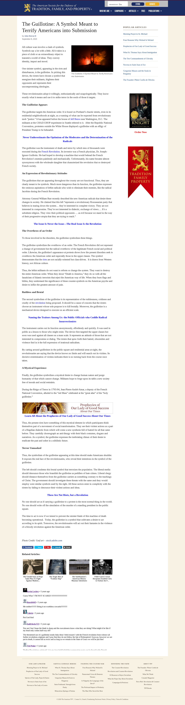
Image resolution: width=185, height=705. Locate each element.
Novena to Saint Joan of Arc (134, 65)
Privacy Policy (111, 699)
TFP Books (148, 688)
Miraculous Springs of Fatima (65, 691)
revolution (40, 302)
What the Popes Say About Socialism (120, 679)
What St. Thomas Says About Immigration (140, 52)
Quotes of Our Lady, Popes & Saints (37, 678)
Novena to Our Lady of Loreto (37, 685)
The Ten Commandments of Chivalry (138, 59)
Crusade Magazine (148, 678)
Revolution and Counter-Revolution (120, 671)
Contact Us (78, 699)
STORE (138, 4)
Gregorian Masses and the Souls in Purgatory (137, 72)
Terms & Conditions (122, 699)
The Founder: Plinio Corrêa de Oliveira (138, 80)
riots (45, 259)
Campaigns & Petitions (120, 682)
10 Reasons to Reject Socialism (120, 675)
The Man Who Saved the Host (92, 691)
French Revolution (51, 151)
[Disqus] (67, 618)
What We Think (148, 674)
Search (84, 699)
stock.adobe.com (54, 540)
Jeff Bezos (75, 119)
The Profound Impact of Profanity (92, 687)
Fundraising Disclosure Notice (96, 699)
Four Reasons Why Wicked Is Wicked (138, 40)
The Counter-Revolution (120, 668)
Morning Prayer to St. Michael (135, 34)
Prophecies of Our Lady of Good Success (139, 46)
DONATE (152, 4)
